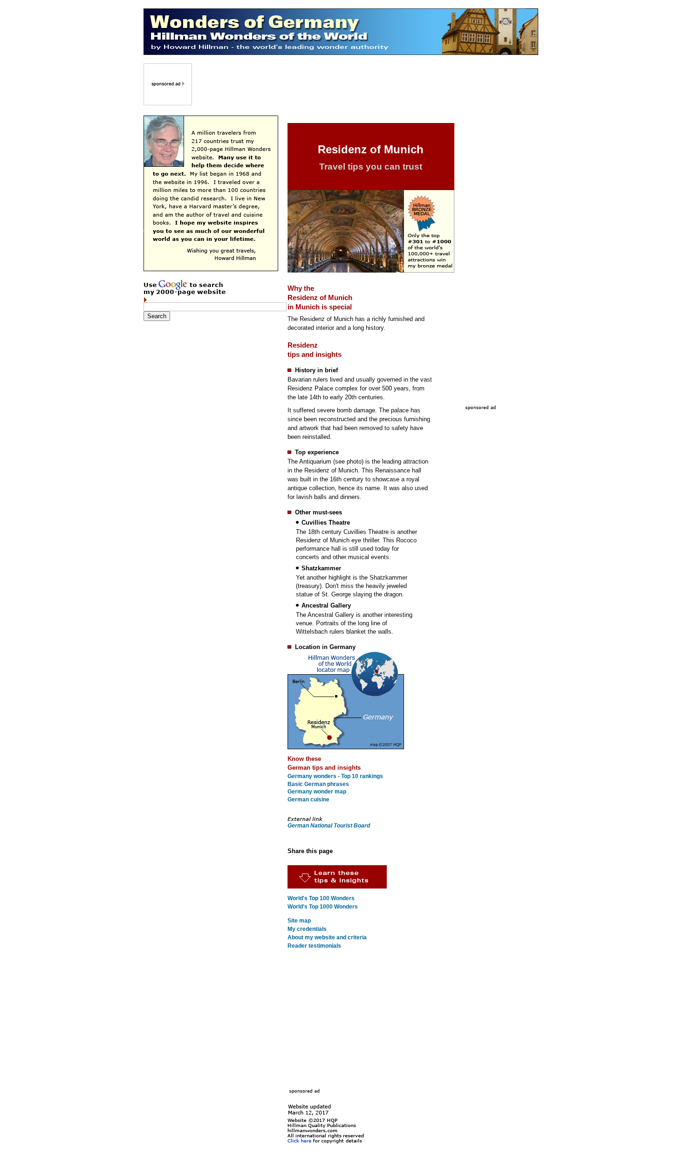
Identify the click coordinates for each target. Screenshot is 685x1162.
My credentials (307, 929)
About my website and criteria (327, 937)
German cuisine (308, 799)
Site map (299, 920)
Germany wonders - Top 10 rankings (335, 776)
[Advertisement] (365, 84)
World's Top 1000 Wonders (323, 906)
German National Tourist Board (329, 825)
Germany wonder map (317, 791)
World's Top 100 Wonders (321, 898)
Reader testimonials (314, 946)
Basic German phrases (318, 784)
